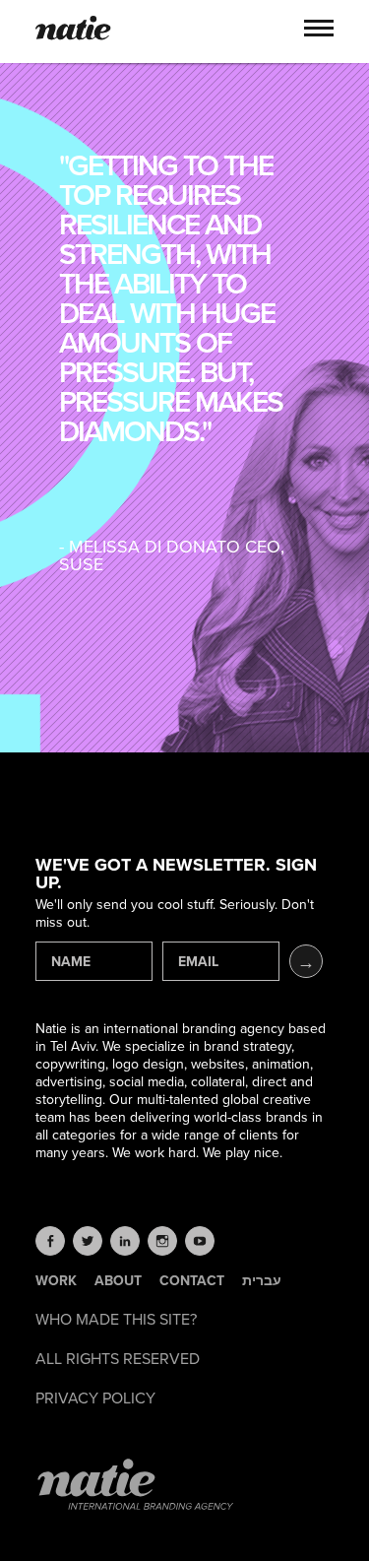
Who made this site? (116, 1320)
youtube (200, 1241)
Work (56, 1281)
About (118, 1281)
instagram (162, 1241)
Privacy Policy (95, 1398)
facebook (50, 1241)
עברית (261, 1281)
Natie (73, 29)
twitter (87, 1241)
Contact (191, 1281)
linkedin (125, 1241)
